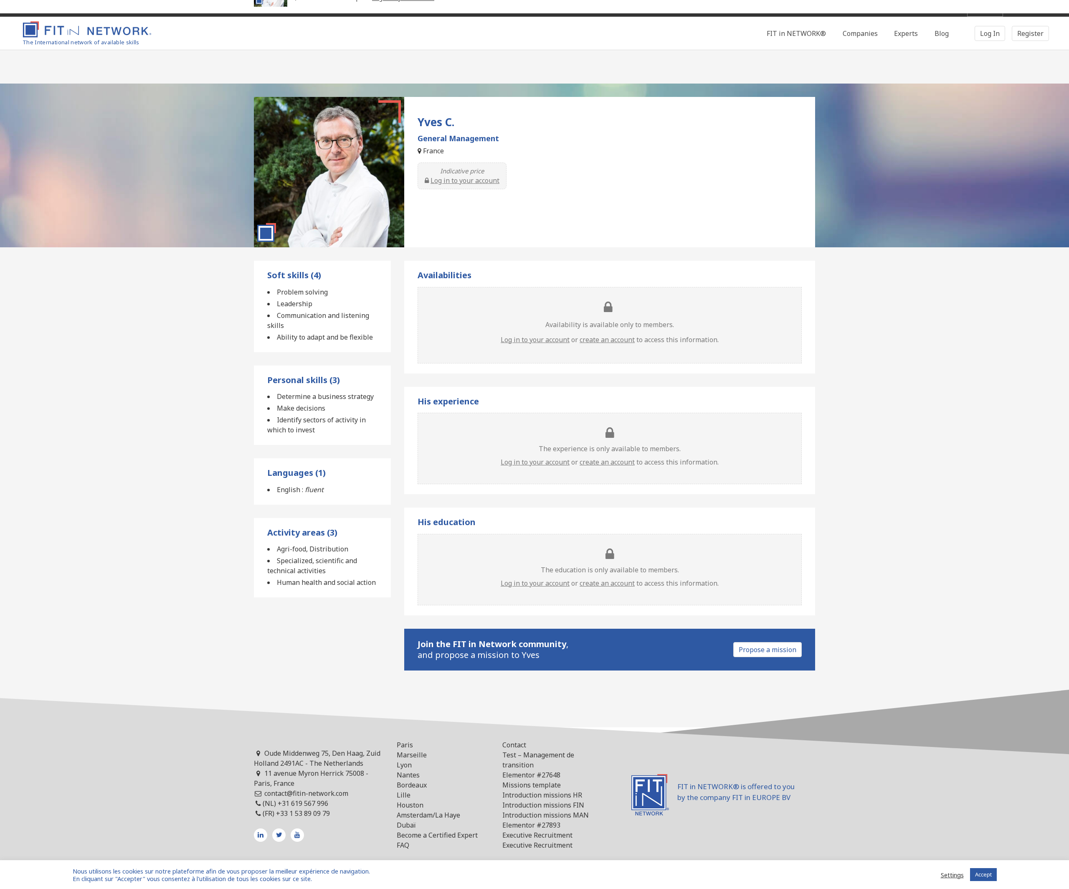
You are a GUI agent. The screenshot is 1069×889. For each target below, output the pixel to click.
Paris (405, 744)
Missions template (531, 785)
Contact (514, 744)
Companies (860, 33)
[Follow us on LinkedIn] (260, 835)
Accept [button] (983, 874)
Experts (906, 33)
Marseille (412, 754)
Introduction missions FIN (543, 805)
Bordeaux (412, 785)
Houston (410, 805)
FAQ (403, 845)
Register (1030, 33)
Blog (942, 33)
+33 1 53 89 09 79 (303, 813)
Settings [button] (952, 875)
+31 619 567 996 (303, 803)
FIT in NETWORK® (796, 33)
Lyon (404, 765)
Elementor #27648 (531, 775)
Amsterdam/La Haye (428, 815)
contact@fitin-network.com (306, 793)
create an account (607, 339)
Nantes (408, 775)
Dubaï (406, 825)
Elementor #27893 (531, 825)
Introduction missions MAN (545, 815)
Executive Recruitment (537, 835)
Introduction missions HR (542, 795)
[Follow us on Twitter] (279, 835)
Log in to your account (465, 180)
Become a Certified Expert (437, 835)
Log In (990, 33)
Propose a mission (767, 649)
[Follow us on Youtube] (297, 835)
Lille (403, 795)
